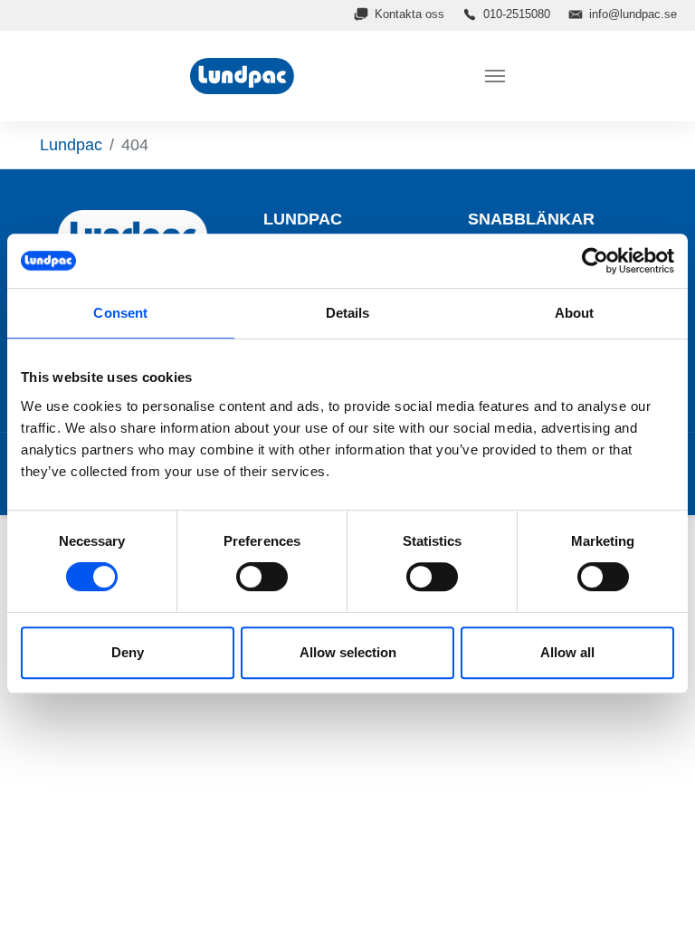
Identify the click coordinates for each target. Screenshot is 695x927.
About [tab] (575, 312)
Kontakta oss (409, 14)
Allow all (567, 652)
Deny (127, 652)
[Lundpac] (245, 76)
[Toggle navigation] (495, 76)
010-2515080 (516, 14)
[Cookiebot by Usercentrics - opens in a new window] (595, 260)
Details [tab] (348, 312)
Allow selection (348, 652)
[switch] (262, 576)
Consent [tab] (120, 312)
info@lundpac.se (633, 14)
